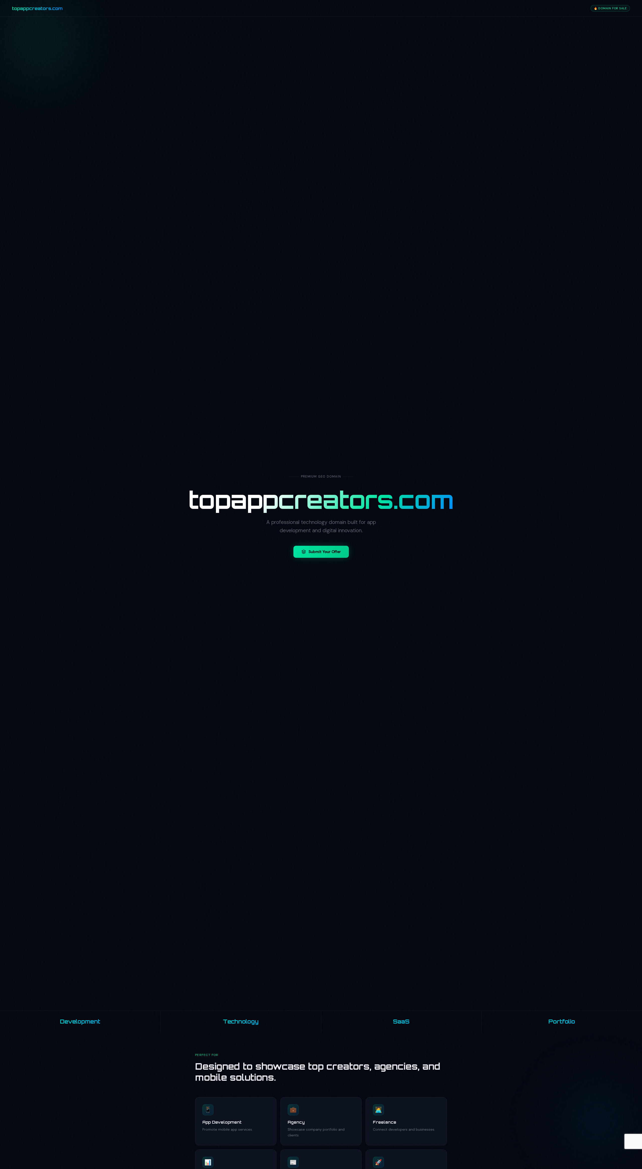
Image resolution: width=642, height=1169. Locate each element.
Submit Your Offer (324, 551)
